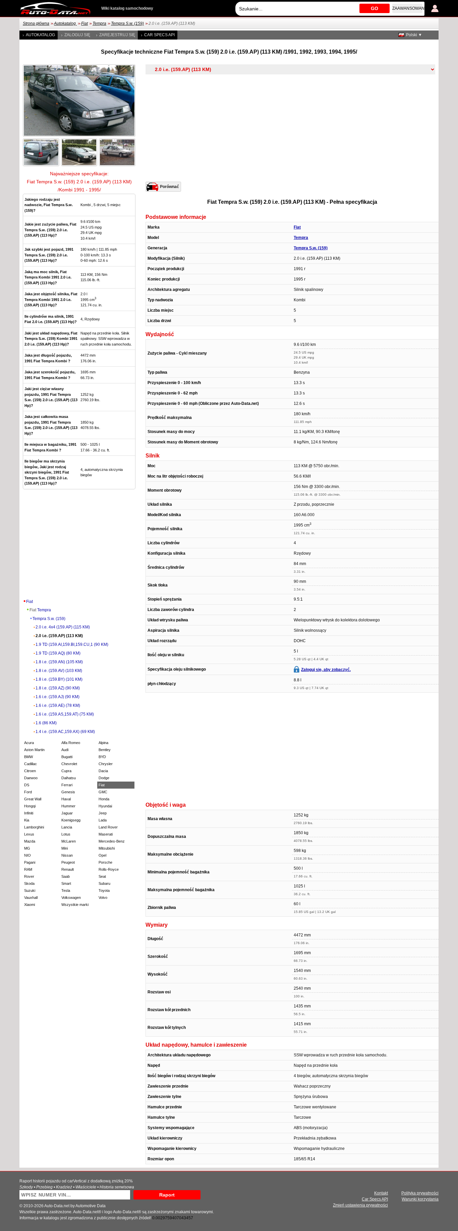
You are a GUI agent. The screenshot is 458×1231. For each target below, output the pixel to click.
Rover (29, 876)
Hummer (68, 806)
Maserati (106, 834)
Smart (66, 883)
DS (26, 785)
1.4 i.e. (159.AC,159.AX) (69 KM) (65, 731)
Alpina (103, 743)
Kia (26, 820)
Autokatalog (65, 23)
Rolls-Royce (109, 869)
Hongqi (30, 806)
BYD (102, 757)
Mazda (29, 841)
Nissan (67, 855)
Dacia (103, 771)
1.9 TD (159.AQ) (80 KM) (58, 653)
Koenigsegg (70, 820)
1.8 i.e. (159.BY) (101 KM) (59, 679)
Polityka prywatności (420, 1193)
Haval (66, 799)
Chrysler (106, 764)
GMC (103, 792)
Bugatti (66, 757)
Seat (102, 876)
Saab (65, 876)
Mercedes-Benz (112, 841)
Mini (64, 848)
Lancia (66, 827)
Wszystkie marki (75, 905)
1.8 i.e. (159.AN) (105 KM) (59, 662)
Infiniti (28, 813)
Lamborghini (34, 827)
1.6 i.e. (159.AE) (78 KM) (58, 705)
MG (27, 848)
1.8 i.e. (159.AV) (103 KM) (59, 670)
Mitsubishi (107, 848)
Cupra (66, 771)
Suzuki (29, 890)
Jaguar (67, 813)
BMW (28, 757)
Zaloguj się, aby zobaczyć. (326, 669)
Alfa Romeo (70, 743)
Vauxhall (31, 898)
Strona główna (36, 23)
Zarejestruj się (117, 35)
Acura (29, 743)
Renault (67, 869)
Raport (167, 1194)
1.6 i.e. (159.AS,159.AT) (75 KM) (65, 714)
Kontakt (381, 1193)
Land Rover (108, 827)
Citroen (30, 771)
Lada (103, 820)
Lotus (65, 834)
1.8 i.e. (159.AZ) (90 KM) (58, 688)
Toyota (104, 890)
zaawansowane (407, 8)
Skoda (29, 883)
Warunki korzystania (420, 1199)
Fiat (84, 23)
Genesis (68, 792)
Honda (104, 799)
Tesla (65, 890)
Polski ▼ (414, 35)
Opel (102, 855)
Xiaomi (29, 905)
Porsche (105, 862)
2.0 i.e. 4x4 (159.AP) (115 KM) (63, 627)
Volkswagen (71, 898)
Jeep (103, 813)
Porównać (169, 186)
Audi (64, 750)
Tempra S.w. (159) (127, 23)
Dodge (104, 778)
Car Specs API (159, 35)
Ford (28, 792)
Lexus (29, 834)
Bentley (105, 750)
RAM (28, 869)
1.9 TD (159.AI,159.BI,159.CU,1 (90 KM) (72, 644)
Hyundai (105, 806)
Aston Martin (34, 750)
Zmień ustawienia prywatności (360, 1205)
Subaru (104, 883)
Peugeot (68, 862)
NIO (27, 855)
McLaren (68, 841)
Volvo (103, 898)
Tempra (99, 23)
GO (374, 8)
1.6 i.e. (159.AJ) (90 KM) (57, 696)
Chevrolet (69, 764)
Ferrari (66, 785)
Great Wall (32, 799)
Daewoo (31, 778)
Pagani (29, 862)
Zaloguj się (77, 35)
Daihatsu (68, 778)
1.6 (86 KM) (46, 723)
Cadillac (30, 764)
